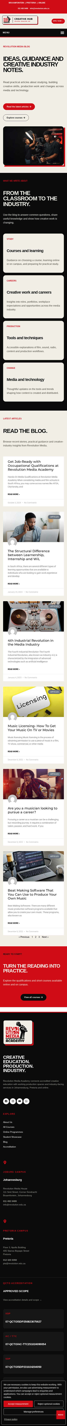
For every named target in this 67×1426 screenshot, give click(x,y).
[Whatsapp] (26, 1101)
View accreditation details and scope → (22, 1300)
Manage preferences (33, 1411)
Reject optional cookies (49, 1404)
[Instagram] (13, 1101)
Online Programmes (13, 1132)
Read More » (14, 494)
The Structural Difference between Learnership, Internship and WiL (29, 555)
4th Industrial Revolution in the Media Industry (30, 642)
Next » (45, 937)
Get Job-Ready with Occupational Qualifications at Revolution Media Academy (33, 465)
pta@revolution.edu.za (14, 1263)
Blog (5, 1142)
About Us (7, 1122)
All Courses (8, 1127)
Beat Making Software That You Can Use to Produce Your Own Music (32, 894)
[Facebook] (6, 1101)
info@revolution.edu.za (14, 1204)
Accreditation (9, 1146)
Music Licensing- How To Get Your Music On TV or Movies (32, 728)
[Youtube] (20, 1101)
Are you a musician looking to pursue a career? (32, 810)
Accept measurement (18, 1404)
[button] (33, 33)
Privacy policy (10, 1419)
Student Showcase (12, 1137)
